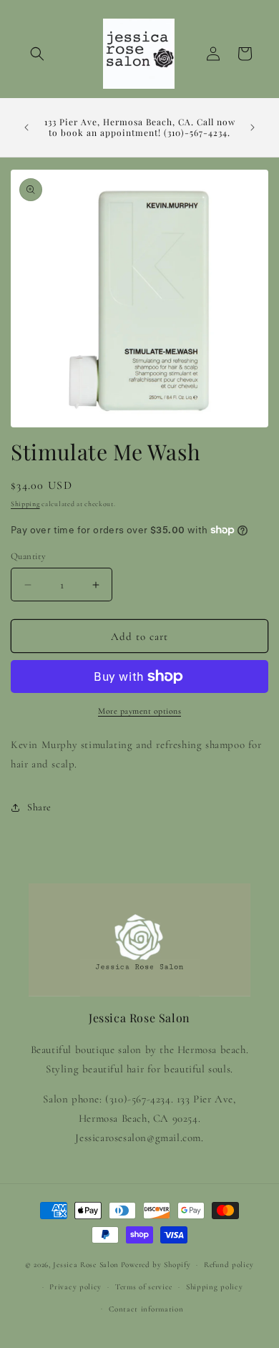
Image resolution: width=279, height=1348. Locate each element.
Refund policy (229, 1264)
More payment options (139, 711)
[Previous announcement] (26, 127)
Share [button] (39, 807)
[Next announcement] (252, 127)
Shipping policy (214, 1286)
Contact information (146, 1309)
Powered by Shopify (156, 1264)
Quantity (28, 556)
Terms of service (143, 1286)
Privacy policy (75, 1286)
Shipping (25, 504)
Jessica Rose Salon (86, 1264)
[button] (37, 53)
